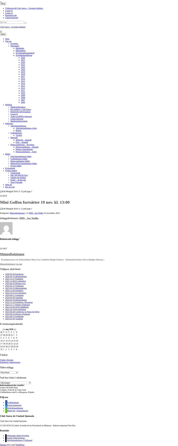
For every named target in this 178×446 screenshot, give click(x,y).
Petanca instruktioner (24, 149)
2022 (23, 67)
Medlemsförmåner (17, 107)
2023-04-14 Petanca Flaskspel (17, 314)
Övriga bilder (15, 166)
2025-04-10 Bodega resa (15, 283)
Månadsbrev (21, 51)
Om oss (8, 41)
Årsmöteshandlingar (24, 55)
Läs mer (19, 264)
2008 (23, 98)
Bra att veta (10, 187)
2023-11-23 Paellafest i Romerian (19, 302)
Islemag (3, 445)
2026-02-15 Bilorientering (16, 276)
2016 (23, 79)
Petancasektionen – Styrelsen (22, 145)
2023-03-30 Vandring (14, 319)
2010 (23, 93)
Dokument (14, 46)
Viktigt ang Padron (18, 177)
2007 (23, 100)
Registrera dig (11, 15)
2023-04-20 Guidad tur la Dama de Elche (22, 312)
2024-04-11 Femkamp (14, 295)
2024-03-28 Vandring (14, 298)
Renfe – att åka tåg (18, 180)
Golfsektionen (16, 133)
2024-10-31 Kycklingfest (15, 293)
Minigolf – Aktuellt (23, 140)
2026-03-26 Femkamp (14, 274)
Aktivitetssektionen (18, 126)
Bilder (7, 154)
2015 (23, 81)
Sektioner (9, 123)
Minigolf (14, 138)
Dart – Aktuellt (22, 142)
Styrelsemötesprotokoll (25, 53)
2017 (23, 76)
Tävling (19, 135)
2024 (23, 62)
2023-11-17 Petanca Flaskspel (17, 305)
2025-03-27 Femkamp (14, 286)
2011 (23, 90)
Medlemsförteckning (18, 121)
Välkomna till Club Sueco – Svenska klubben (24, 8)
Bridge (18, 130)
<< (3, 329)
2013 (23, 86)
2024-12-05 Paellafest (14, 290)
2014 (23, 83)
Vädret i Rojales (6, 360)
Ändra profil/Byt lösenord (21, 116)
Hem (7, 39)
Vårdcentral (15, 173)
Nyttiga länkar (11, 170)
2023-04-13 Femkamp (14, 316)
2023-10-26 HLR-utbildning (17, 307)
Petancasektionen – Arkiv (26, 152)
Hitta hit (8, 185)
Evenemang (10, 168)
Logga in (9, 11)
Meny (3, 4)
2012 (23, 88)
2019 (23, 72)
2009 (23, 95)
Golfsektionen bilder (18, 159)
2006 (23, 102)
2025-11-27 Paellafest (14, 279)
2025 (23, 60)
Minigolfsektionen (17, 213)
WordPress (20, 445)
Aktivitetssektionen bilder (20, 156)
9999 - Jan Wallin (36, 213)
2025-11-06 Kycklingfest (15, 281)
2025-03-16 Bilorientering (16, 288)
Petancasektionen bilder (20, 161)
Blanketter (20, 48)
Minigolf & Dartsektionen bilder (23, 163)
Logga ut (9, 13)
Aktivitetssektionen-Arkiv (26, 128)
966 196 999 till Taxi (19, 175)
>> (15, 329)
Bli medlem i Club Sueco (20, 109)
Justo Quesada (16, 182)
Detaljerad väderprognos (10, 362)
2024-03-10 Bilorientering (16, 300)
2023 (23, 65)
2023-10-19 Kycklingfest (15, 309)
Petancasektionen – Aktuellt (27, 147)
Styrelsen (14, 43)
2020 (23, 69)
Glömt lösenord (11, 18)
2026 (23, 58)
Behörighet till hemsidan (20, 112)
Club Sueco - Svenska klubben (12, 27)
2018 (23, 74)
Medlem (8, 105)
